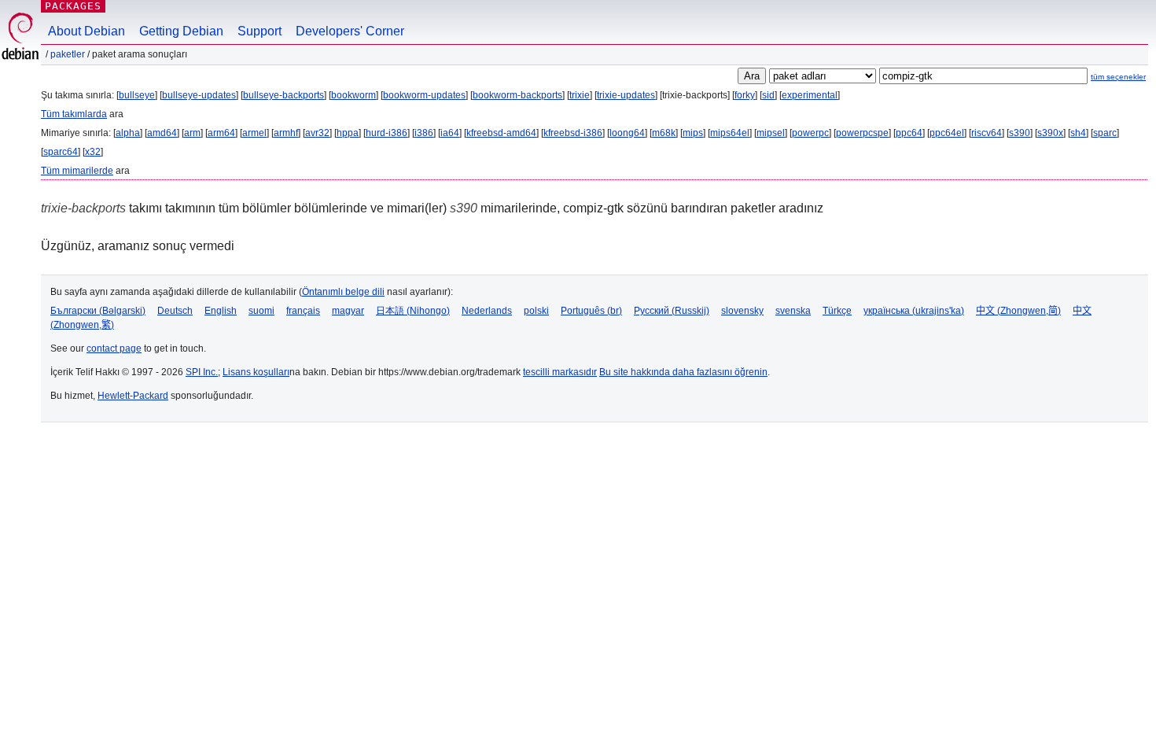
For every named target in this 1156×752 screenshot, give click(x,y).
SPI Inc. (202, 372)
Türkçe (837, 310)
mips (693, 132)
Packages (73, 6)
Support (259, 31)
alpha (128, 132)
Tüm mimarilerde (77, 170)
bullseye (137, 95)
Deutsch (175, 310)
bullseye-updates (199, 95)
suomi (261, 310)
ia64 (449, 132)
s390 (1019, 132)
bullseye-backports (283, 95)
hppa (348, 132)
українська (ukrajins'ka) (913, 310)
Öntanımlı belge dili (343, 291)
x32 (93, 151)
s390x (1050, 132)
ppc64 (909, 132)
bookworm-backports (517, 95)
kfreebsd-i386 (572, 132)
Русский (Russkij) (671, 310)
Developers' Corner (350, 31)
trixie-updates (626, 95)
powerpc (810, 132)
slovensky (742, 310)
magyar (348, 310)
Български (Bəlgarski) (97, 310)
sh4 (1078, 132)
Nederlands (487, 310)
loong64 (627, 132)
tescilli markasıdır (560, 372)
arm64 (221, 132)
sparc (1105, 132)
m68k (664, 132)
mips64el (729, 132)
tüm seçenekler (1118, 76)
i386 (423, 132)
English (220, 310)
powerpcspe (862, 132)
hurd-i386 (386, 132)
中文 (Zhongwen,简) (1018, 310)
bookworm (353, 95)
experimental (810, 95)
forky (744, 95)
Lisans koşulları (256, 372)
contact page (114, 348)
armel (254, 132)
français (303, 310)
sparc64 (60, 151)
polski (536, 310)
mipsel (771, 132)
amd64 (162, 132)
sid (768, 95)
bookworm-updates (424, 95)
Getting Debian (181, 31)
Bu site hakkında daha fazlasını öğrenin (683, 372)
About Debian (86, 31)
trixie (579, 95)
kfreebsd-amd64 (501, 132)
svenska (793, 310)
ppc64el (947, 132)
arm (192, 132)
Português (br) (591, 310)
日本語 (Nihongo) (413, 310)
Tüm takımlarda (74, 114)
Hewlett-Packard (133, 395)
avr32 (317, 132)
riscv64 (986, 132)
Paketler (67, 54)
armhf (286, 132)
